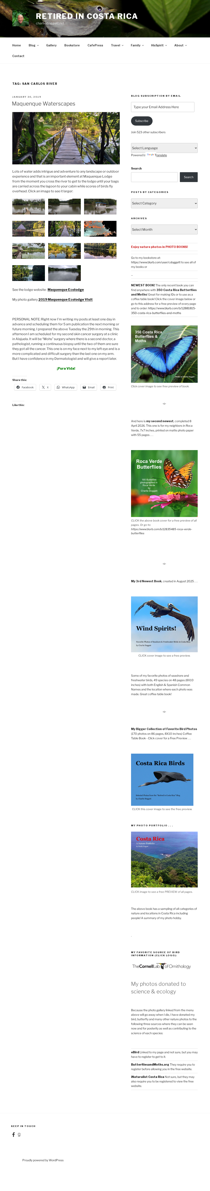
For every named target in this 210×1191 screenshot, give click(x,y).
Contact (18, 56)
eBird (135, 1052)
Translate (161, 155)
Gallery (51, 45)
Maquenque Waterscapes (43, 103)
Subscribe (141, 121)
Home (16, 45)
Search (136, 168)
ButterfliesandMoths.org (150, 1064)
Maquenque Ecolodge (66, 290)
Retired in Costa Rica (87, 16)
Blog (32, 45)
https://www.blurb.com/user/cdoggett (155, 262)
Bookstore (72, 45)
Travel (115, 45)
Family (135, 45)
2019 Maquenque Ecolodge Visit (65, 299)
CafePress (95, 45)
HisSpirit (157, 45)
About (179, 45)
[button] (30, 207)
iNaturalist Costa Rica (147, 1077)
